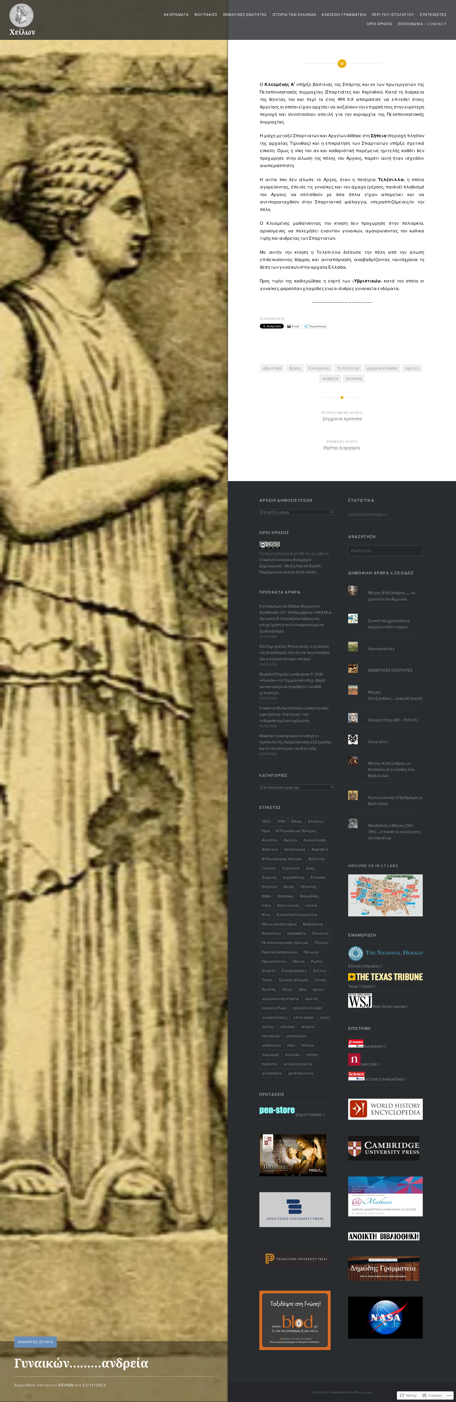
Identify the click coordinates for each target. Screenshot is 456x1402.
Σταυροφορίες (294, 970)
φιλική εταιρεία (298, 1064)
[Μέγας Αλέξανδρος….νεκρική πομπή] (385, 685)
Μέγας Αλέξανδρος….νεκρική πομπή (395, 695)
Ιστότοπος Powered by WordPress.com (341, 1392)
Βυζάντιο (316, 859)
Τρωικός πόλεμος (293, 980)
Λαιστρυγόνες (381, 648)
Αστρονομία (294, 849)
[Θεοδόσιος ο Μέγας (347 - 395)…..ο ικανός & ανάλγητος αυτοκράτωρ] (385, 819)
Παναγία (320, 933)
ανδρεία (330, 378)
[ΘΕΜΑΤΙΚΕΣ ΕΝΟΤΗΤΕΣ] (385, 663)
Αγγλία (290, 840)
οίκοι (291, 1045)
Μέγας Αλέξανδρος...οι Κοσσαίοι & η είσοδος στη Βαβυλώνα (391, 769)
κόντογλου (271, 1036)
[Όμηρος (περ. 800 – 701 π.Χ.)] (385, 713)
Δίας (310, 868)
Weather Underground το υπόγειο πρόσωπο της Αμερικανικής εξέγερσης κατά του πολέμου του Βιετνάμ (295, 741)
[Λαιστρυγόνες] (385, 642)
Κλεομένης (319, 368)
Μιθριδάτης (313, 924)
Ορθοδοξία (296, 933)
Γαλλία (269, 868)
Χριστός (269, 989)
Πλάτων (322, 942)
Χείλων (22, 32)
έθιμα (287, 989)
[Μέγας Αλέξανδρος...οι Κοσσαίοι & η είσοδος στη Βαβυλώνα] (385, 756)
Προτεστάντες (274, 961)
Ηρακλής (309, 886)
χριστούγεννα (301, 1073)
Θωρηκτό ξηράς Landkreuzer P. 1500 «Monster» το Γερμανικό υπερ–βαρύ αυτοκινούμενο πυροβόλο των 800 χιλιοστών (292, 683)
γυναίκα (354, 378)
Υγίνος (320, 980)
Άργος (295, 368)
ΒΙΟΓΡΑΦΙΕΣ (206, 15)
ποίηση (312, 1054)
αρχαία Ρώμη (274, 1008)
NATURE (369, 1064)
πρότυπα (269, 1064)
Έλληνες (315, 821)
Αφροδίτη (320, 849)
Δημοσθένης (293, 877)
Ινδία (266, 905)
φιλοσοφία (272, 1073)
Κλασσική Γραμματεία (297, 914)
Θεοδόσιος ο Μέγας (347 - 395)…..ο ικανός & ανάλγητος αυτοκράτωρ (394, 831)
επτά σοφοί (304, 1017)
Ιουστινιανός (288, 905)
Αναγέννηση (315, 840)
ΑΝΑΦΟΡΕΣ (28, 1342)
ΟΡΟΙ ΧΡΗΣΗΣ (379, 24)
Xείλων (66, 1385)
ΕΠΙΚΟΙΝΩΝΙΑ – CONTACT (422, 24)
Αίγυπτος (270, 840)
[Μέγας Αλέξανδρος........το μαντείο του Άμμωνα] (385, 586)
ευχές (325, 1017)
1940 (281, 821)
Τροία (267, 980)
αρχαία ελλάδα (382, 368)
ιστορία (307, 1026)
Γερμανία (291, 868)
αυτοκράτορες (274, 1017)
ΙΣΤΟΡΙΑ (46, 1342)
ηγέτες (268, 1026)
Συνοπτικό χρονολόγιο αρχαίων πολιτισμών (388, 623)
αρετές (412, 368)
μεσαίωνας (296, 1036)
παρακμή (270, 1054)
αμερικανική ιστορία (280, 998)
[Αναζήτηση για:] (385, 550)
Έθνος (296, 821)
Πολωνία (311, 952)
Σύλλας (320, 970)
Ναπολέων (271, 933)
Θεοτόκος (286, 896)
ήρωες (318, 989)
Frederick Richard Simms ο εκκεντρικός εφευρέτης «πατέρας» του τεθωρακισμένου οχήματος (294, 714)
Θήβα (266, 896)
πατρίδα (292, 1054)
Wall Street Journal (388, 1006)
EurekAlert (373, 1046)
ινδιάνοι (287, 1026)
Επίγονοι (269, 886)
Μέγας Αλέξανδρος (279, 924)
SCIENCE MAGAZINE (384, 1079)
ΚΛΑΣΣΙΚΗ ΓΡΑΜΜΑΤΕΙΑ (344, 15)
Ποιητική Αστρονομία (280, 952)
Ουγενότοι (378, 741)
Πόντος (299, 961)
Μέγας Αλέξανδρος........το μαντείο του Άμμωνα (391, 595)
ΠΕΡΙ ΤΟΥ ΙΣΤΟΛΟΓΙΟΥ (393, 15)
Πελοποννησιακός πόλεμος (285, 942)
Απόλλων (270, 849)
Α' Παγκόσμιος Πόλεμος (296, 831)
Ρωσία (316, 961)
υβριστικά (272, 368)
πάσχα (307, 1045)
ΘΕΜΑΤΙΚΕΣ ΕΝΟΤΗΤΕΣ (245, 15)
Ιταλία (311, 905)
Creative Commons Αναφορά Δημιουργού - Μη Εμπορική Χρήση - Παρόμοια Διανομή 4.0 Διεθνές (291, 565)
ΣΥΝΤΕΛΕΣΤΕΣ (433, 15)
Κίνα (266, 914)
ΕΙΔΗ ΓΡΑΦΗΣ (308, 1114)
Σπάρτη (268, 970)
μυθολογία (271, 1045)
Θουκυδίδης (309, 896)
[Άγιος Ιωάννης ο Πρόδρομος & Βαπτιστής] (385, 790)
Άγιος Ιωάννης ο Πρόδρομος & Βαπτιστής (395, 800)
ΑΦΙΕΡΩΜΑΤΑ (176, 15)
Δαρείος (269, 877)
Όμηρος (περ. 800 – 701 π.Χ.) (393, 719)
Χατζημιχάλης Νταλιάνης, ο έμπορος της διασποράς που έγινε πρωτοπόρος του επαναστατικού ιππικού (294, 652)
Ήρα (266, 831)
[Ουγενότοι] (385, 735)
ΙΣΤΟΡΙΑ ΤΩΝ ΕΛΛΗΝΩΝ (294, 15)
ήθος (303, 989)
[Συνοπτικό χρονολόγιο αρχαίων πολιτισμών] (385, 614)
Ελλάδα (318, 877)
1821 (266, 821)
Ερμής (289, 886)
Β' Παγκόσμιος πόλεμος (282, 859)
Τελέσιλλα (348, 368)
